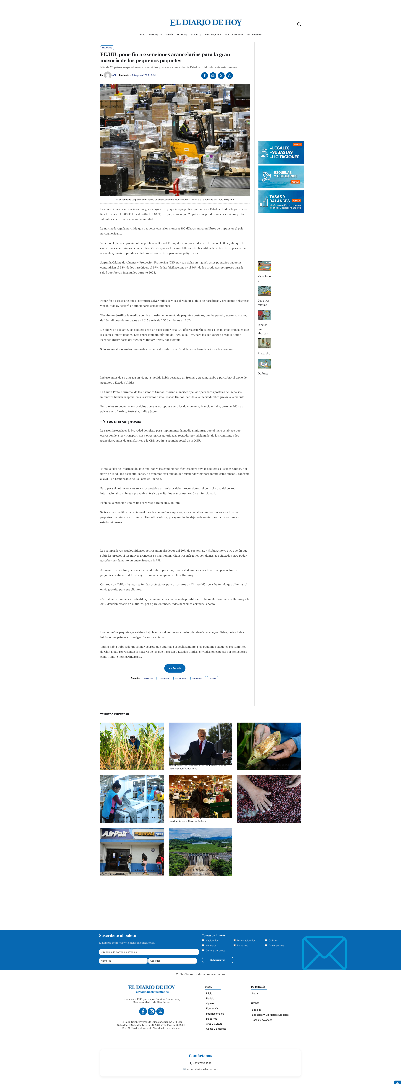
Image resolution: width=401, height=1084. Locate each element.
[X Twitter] (221, 75)
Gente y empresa (215, 950)
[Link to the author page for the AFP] (108, 75)
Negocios (211, 945)
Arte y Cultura (214, 1023)
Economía (212, 1008)
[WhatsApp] (229, 75)
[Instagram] (152, 1011)
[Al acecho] (264, 343)
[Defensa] (264, 364)
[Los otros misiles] (264, 291)
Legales (256, 1009)
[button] (299, 24)
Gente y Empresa (216, 1028)
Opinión (273, 940)
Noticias (211, 998)
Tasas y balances (262, 1019)
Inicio (209, 993)
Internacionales (246, 940)
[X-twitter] (160, 1011)
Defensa (263, 373)
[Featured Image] (132, 769)
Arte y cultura (276, 945)
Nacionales (212, 940)
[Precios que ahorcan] (264, 315)
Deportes (242, 945)
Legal (255, 993)
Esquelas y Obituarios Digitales (270, 1014)
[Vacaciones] (264, 266)
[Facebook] (204, 75)
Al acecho (264, 353)
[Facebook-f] (143, 1011)
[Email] (213, 75)
